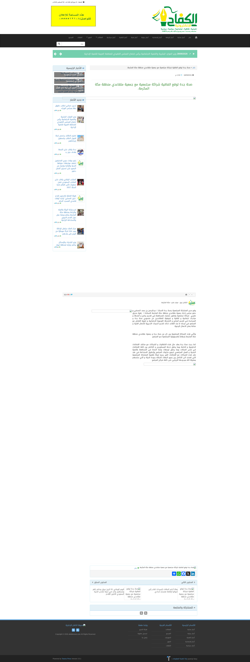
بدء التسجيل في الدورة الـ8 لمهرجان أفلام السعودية (72, 73)
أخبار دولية (144, 37)
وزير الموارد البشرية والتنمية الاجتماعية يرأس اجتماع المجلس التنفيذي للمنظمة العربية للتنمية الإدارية (130, 54)
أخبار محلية (181, 37)
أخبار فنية (134, 37)
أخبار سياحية (111, 37)
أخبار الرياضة (170, 37)
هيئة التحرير (143, 629)
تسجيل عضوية (142, 633)
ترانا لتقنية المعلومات (180, 658)
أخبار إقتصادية (157, 37)
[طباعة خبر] (186, 294)
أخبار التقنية (123, 37)
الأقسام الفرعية (166, 625)
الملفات (79, 37)
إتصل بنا (144, 637)
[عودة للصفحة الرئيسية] (174, 20)
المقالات (100, 37)
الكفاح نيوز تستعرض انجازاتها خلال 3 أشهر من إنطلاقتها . (69, 80)
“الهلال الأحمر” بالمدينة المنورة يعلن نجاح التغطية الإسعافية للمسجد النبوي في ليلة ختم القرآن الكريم (69, 86)
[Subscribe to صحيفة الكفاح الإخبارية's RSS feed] (145, 613)
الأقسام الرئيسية (188, 625)
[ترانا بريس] (168, 658)
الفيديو (71, 37)
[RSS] (141, 613)
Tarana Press (66, 658)
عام (190, 37)
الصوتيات (168, 637)
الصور (90, 37)
